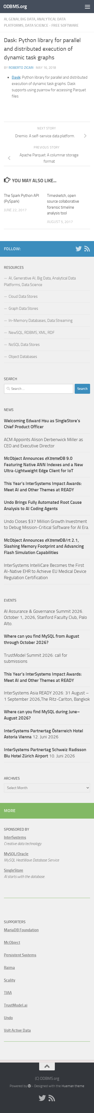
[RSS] (87, 249)
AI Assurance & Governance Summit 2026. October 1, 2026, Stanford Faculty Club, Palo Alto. (45, 617)
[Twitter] (78, 249)
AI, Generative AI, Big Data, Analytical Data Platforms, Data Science (40, 281)
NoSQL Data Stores (24, 344)
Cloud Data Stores (23, 296)
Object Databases (23, 356)
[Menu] (87, 6)
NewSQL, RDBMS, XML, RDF (32, 332)
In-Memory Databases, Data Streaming (41, 320)
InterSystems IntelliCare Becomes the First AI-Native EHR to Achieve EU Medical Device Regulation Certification (45, 571)
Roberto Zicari (21, 68)
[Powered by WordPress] (29, 1086)
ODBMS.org (15, 6)
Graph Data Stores (23, 308)
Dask (16, 77)
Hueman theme (73, 1086)
